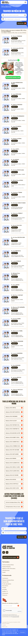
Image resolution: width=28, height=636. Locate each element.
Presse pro (4, 595)
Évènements (5, 593)
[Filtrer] (25, 15)
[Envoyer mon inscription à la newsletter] (18, 605)
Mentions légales (5, 623)
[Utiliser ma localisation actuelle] (25, 532)
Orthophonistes (6, 570)
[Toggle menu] (25, 2)
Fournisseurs (5, 578)
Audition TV (5, 591)
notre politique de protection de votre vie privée (10, 633)
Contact (4, 625)
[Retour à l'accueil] (10, 547)
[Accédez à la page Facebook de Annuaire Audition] (3, 552)
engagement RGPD (15, 616)
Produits (4, 587)
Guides (4, 572)
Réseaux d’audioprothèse (8, 580)
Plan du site (4, 626)
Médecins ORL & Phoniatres (8, 568)
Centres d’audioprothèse (8, 564)
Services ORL (5, 582)
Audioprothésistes (6, 566)
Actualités (4, 589)
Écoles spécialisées (6, 584)
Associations (5, 585)
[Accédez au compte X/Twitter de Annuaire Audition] (7, 552)
